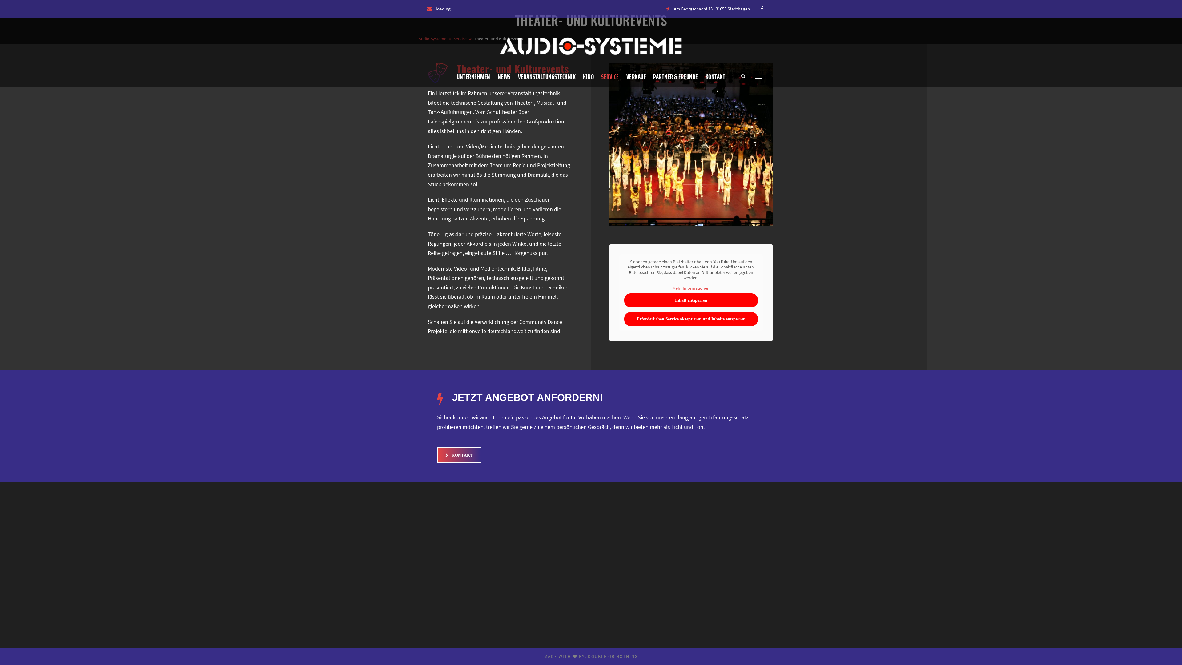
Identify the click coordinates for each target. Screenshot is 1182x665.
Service (610, 76)
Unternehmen (473, 76)
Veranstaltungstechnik (547, 76)
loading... (445, 9)
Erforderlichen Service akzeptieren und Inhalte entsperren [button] (691, 319)
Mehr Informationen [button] (691, 288)
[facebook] (762, 9)
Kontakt (716, 76)
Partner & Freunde (675, 76)
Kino (588, 76)
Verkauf (636, 76)
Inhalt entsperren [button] (691, 300)
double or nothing (613, 656)
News (504, 76)
